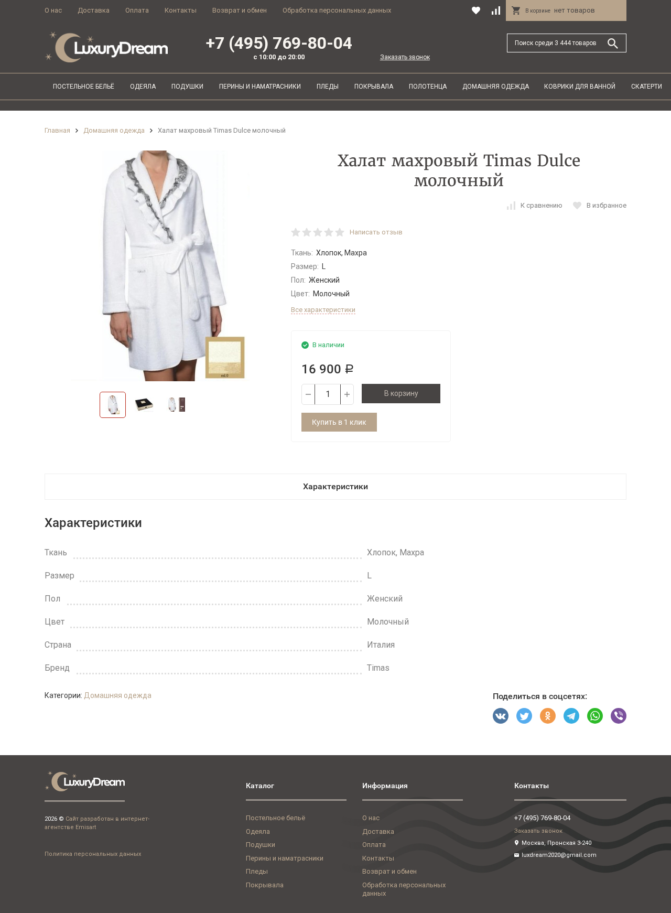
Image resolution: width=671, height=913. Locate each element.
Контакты (181, 10)
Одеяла (143, 86)
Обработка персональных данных (337, 10)
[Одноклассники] (548, 716)
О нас (53, 10)
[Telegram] (571, 716)
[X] (524, 716)
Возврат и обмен (239, 10)
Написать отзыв (376, 232)
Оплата (137, 10)
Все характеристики (323, 310)
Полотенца (428, 86)
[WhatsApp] (595, 716)
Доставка (94, 10)
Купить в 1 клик (339, 422)
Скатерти (646, 86)
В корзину (401, 393)
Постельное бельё (83, 86)
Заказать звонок (405, 57)
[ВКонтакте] (500, 716)
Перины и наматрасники (260, 86)
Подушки (187, 86)
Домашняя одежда (495, 86)
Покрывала (373, 86)
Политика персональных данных (93, 854)
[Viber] (618, 716)
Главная (57, 130)
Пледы (328, 86)
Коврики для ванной (579, 86)
